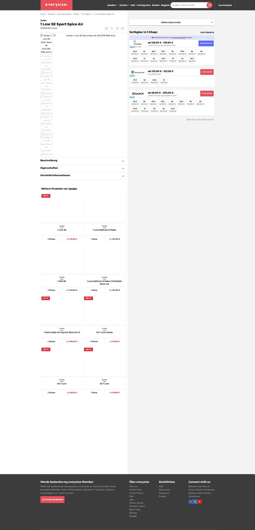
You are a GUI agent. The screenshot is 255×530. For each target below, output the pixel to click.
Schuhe (123, 5)
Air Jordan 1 (86, 14)
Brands (156, 5)
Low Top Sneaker (64, 14)
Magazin (165, 5)
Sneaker (111, 5)
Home (42, 14)
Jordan (76, 14)
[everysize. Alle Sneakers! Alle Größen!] (56, 5)
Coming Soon (144, 5)
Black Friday (135, 509)
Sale (133, 5)
